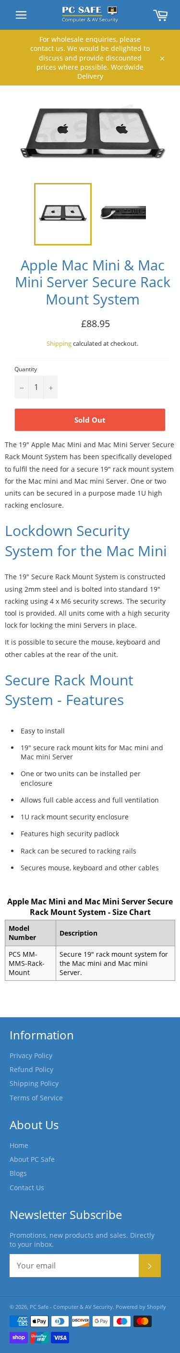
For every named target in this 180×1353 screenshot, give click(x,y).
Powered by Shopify (141, 1306)
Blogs (18, 1173)
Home (19, 1145)
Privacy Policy (31, 1055)
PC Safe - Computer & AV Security (71, 1306)
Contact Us (27, 1187)
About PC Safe (32, 1159)
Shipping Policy (34, 1083)
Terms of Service (36, 1097)
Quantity (25, 369)
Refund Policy (31, 1069)
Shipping (59, 343)
